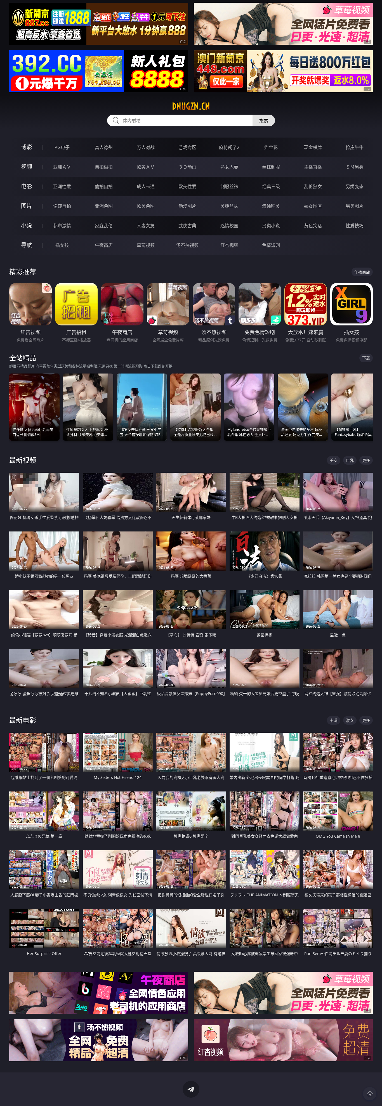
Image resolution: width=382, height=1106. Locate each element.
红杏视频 (229, 245)
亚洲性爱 (62, 186)
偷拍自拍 (104, 186)
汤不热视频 (187, 245)
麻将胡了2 (229, 147)
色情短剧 (271, 245)
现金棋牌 (313, 147)
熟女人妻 (229, 167)
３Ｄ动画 (187, 167)
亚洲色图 (104, 206)
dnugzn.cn (191, 106)
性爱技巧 (355, 226)
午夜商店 (104, 245)
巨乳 (350, 460)
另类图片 (355, 206)
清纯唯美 (271, 206)
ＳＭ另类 (355, 167)
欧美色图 (146, 206)
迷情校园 (229, 226)
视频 (26, 167)
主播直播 (313, 167)
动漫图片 (187, 206)
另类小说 (271, 226)
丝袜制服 (271, 167)
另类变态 (355, 186)
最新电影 (22, 720)
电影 (26, 186)
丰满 (334, 720)
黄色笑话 (313, 226)
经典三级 (271, 186)
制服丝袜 (229, 186)
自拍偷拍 (104, 167)
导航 (26, 245)
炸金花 (271, 147)
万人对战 (146, 147)
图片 (26, 206)
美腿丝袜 (229, 206)
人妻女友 (146, 226)
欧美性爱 (187, 186)
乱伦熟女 (313, 186)
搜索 (263, 120)
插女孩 (62, 245)
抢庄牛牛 (355, 147)
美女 (334, 460)
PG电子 (62, 147)
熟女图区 (313, 206)
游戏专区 (187, 147)
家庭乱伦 (104, 226)
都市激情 (62, 226)
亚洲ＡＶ (62, 167)
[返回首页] (369, 1093)
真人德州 (104, 147)
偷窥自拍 (62, 206)
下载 (366, 358)
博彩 (26, 147)
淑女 (350, 720)
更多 (366, 460)
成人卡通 (146, 186)
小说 (26, 225)
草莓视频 (146, 245)
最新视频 (22, 460)
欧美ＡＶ (146, 167)
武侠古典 (187, 226)
